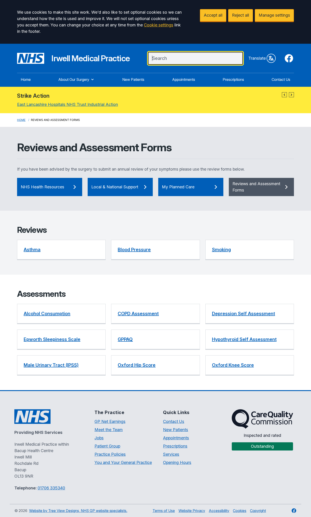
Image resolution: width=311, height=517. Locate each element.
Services (171, 454)
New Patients (133, 79)
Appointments (183, 79)
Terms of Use (164, 510)
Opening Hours (177, 462)
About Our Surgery (73, 79)
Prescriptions (233, 79)
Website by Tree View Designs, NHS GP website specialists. (78, 510)
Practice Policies (110, 454)
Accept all (213, 15)
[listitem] (61, 250)
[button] (284, 94)
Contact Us (281, 79)
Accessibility (219, 510)
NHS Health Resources (42, 186)
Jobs (99, 437)
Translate (257, 58)
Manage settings (274, 15)
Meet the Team (108, 429)
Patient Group (107, 446)
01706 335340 (51, 488)
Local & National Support (114, 186)
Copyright (258, 510)
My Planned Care (178, 186)
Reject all (240, 15)
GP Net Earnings (109, 421)
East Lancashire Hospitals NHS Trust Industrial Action (67, 104)
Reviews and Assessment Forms (256, 186)
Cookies (239, 510)
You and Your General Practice (123, 462)
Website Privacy (191, 510)
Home (26, 79)
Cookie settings (158, 25)
